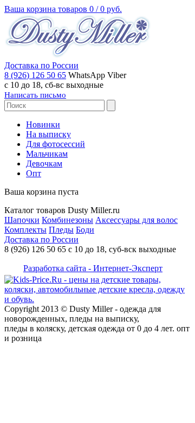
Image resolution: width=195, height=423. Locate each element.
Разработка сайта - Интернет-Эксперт (92, 268)
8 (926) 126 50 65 (35, 75)
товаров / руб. (63, 9)
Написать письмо (35, 95)
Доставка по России (41, 65)
